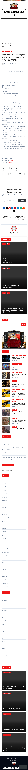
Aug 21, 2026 (13, 262)
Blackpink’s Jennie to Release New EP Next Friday (13, 441)
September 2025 (5, 518)
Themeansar (14, 760)
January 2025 (5, 545)
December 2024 (5, 548)
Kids (3, 624)
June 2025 (4, 528)
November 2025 (5, 511)
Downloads (5, 51)
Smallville (4, 652)
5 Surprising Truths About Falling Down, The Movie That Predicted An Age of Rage (18, 413)
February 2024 (5, 583)
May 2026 (4, 490)
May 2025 (4, 531)
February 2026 (5, 500)
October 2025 (5, 514)
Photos (3, 641)
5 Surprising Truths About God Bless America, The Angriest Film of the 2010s (19, 404)
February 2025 (5, 542)
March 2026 (4, 497)
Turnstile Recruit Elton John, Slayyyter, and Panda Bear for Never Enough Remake (14, 458)
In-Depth (14, 355)
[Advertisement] (14, 29)
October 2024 (5, 555)
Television (4, 655)
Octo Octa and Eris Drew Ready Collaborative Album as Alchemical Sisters (12, 453)
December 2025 (5, 507)
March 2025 (4, 538)
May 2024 (4, 573)
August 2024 (5, 562)
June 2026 (4, 487)
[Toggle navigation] (3, 10)
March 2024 (4, 579)
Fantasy (3, 614)
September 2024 (5, 559)
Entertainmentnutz (14, 767)
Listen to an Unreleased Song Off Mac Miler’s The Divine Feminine (12, 309)
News (8, 243)
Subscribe (22, 200)
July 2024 (4, 566)
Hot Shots (4, 617)
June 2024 (4, 569)
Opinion (23, 355)
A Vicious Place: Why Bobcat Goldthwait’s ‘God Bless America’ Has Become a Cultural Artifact (19, 394)
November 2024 (5, 552)
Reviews (3, 645)
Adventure (4, 600)
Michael (7, 63)
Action (3, 596)
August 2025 (5, 521)
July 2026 (4, 483)
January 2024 (5, 586)
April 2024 (4, 576)
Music (10, 51)
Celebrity (4, 603)
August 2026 (5, 480)
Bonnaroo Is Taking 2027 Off (11, 285)
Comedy (3, 607)
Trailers (3, 658)
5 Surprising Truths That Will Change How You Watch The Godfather (18, 384)
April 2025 (4, 535)
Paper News (24, 758)
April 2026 (4, 493)
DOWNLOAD (13, 160)
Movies (19, 389)
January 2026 (5, 504)
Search (5, 320)
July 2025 (4, 524)
